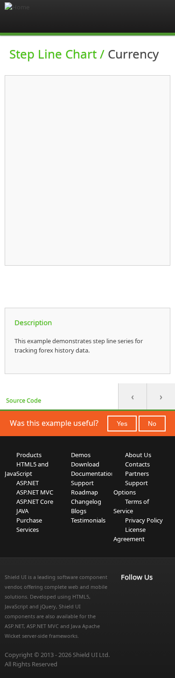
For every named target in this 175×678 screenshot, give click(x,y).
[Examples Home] (42, 16)
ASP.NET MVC (34, 492)
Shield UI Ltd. (91, 654)
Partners (137, 473)
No (152, 423)
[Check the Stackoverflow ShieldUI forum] (147, 596)
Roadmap (84, 492)
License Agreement (129, 534)
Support (82, 483)
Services (27, 529)
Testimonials (88, 520)
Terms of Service (131, 506)
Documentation (93, 473)
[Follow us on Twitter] (126, 607)
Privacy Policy (144, 520)
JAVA (22, 511)
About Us (138, 455)
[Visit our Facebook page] (126, 596)
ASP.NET (27, 483)
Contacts (137, 464)
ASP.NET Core (34, 501)
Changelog (86, 501)
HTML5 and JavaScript (27, 469)
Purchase (29, 520)
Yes (122, 423)
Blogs (78, 511)
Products (29, 455)
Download (85, 464)
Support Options (130, 487)
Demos (81, 455)
